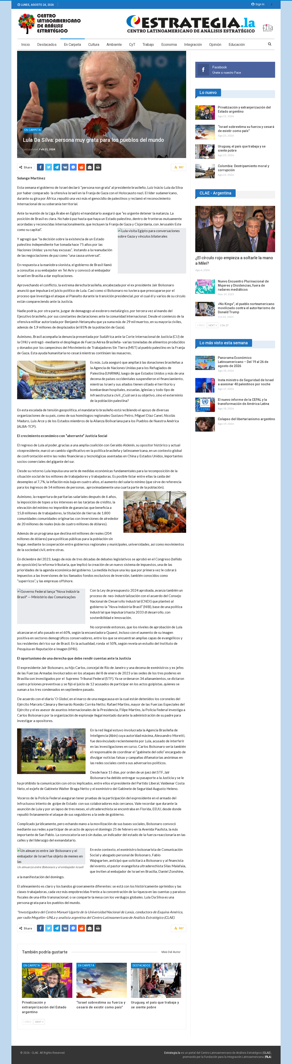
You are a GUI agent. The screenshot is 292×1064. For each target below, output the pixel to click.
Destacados (47, 44)
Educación (237, 44)
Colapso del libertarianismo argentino (246, 419)
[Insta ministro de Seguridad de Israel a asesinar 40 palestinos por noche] (205, 385)
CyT (132, 44)
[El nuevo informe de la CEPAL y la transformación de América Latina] (205, 405)
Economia (169, 44)
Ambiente (114, 44)
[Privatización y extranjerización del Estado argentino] (47, 980)
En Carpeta (72, 44)
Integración (193, 44)
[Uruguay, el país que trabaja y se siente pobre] (156, 980)
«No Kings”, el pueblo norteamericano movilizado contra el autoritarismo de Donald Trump (246, 308)
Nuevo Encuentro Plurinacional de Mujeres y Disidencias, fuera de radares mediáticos (243, 285)
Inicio (25, 44)
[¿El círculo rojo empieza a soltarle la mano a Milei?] (235, 229)
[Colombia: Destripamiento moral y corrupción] (205, 171)
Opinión (215, 44)
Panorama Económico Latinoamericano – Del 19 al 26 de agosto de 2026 (243, 362)
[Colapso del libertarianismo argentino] (205, 424)
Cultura (93, 44)
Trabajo (148, 44)
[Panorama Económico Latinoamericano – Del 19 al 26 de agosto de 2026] (205, 363)
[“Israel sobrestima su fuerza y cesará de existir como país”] (101, 980)
